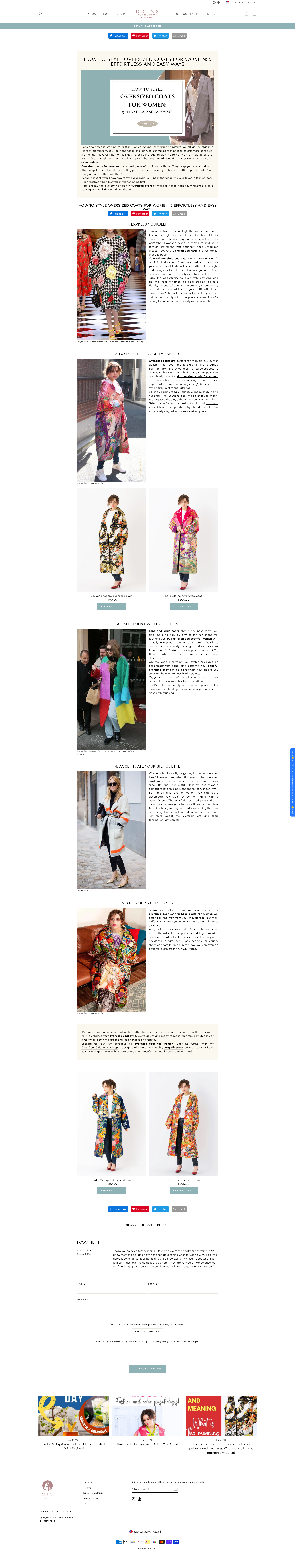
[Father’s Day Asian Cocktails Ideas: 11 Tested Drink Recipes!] (73, 1416)
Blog (174, 13)
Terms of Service (183, 1341)
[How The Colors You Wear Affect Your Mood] (147, 1416)
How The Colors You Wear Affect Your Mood (147, 1444)
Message (84, 1299)
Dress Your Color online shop (99, 1047)
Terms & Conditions (93, 1492)
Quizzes (209, 13)
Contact (190, 13)
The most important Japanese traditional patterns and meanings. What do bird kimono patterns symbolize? (221, 1448)
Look (107, 13)
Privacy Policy (160, 1341)
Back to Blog (150, 1368)
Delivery (87, 1482)
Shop (121, 13)
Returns (87, 1487)
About (93, 13)
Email (153, 1283)
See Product (111, 606)
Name (81, 1283)
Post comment (147, 1331)
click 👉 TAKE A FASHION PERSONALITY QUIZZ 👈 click (292, 782)
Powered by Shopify (147, 1548)
